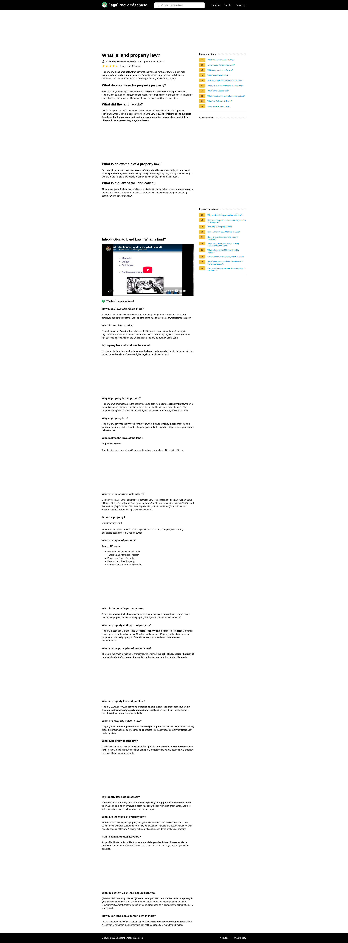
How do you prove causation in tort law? (224, 80)
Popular (228, 5)
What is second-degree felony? (220, 60)
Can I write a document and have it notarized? (222, 238)
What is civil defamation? (218, 75)
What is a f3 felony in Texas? (219, 101)
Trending (215, 5)
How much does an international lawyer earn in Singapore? (226, 221)
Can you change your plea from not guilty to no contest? (226, 269)
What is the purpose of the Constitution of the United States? (225, 263)
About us (224, 938)
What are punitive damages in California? (225, 86)
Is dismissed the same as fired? (221, 65)
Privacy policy (239, 938)
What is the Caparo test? (218, 91)
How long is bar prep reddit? (219, 227)
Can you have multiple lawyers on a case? (225, 256)
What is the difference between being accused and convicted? (223, 244)
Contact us (241, 5)
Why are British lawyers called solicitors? (224, 215)
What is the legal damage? (218, 106)
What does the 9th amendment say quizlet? (226, 96)
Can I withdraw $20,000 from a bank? (223, 232)
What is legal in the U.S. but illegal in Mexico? (223, 251)
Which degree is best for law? (220, 70)
